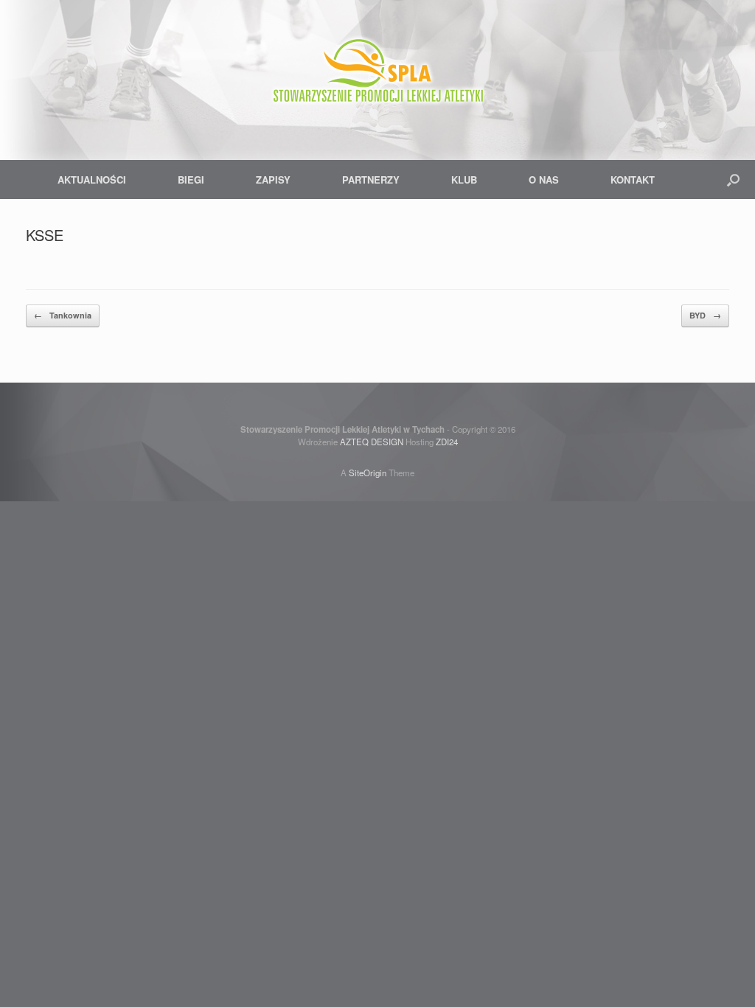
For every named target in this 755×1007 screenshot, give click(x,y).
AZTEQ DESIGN (371, 441)
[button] (733, 179)
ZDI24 (447, 441)
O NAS (544, 180)
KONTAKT (632, 180)
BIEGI (191, 180)
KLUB (464, 180)
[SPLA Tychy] (377, 73)
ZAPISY (273, 180)
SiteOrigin (367, 472)
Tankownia (62, 315)
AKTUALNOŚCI (92, 180)
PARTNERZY (371, 180)
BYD (705, 315)
